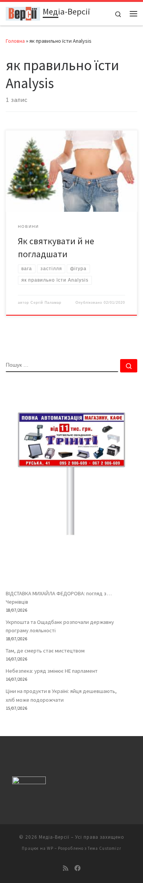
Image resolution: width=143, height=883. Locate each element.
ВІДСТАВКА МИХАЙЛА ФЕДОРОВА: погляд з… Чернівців (59, 597)
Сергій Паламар (46, 303)
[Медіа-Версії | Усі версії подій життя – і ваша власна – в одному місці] (23, 12)
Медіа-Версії (54, 837)
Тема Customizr (104, 848)
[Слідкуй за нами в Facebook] (77, 868)
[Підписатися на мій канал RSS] (65, 868)
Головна (15, 40)
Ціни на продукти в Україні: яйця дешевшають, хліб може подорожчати (61, 695)
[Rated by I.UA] (29, 782)
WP (50, 848)
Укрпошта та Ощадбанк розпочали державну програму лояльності (60, 626)
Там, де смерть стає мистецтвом (45, 650)
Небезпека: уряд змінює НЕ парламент (52, 670)
